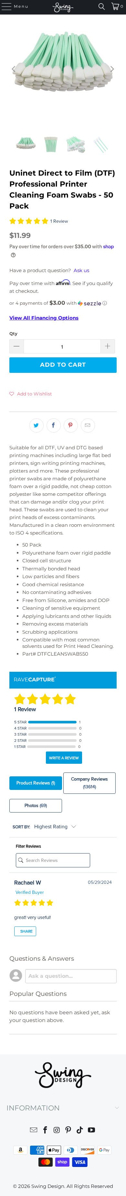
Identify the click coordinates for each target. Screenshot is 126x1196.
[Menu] (3, 6)
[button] (63, 303)
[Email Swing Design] (34, 1131)
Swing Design (47, 1186)
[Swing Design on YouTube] (91, 1131)
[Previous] (14, 69)
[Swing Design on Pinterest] (68, 1131)
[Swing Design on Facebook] (45, 1131)
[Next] (112, 69)
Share (26, 931)
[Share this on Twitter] (36, 425)
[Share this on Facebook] (54, 425)
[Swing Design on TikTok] (80, 1131)
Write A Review (64, 758)
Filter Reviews (28, 846)
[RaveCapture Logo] (35, 679)
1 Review (59, 221)
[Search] (102, 6)
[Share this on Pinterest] (71, 425)
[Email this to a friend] (88, 425)
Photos (36, 805)
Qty (13, 333)
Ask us (81, 270)
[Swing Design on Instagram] (57, 1131)
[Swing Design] (63, 7)
